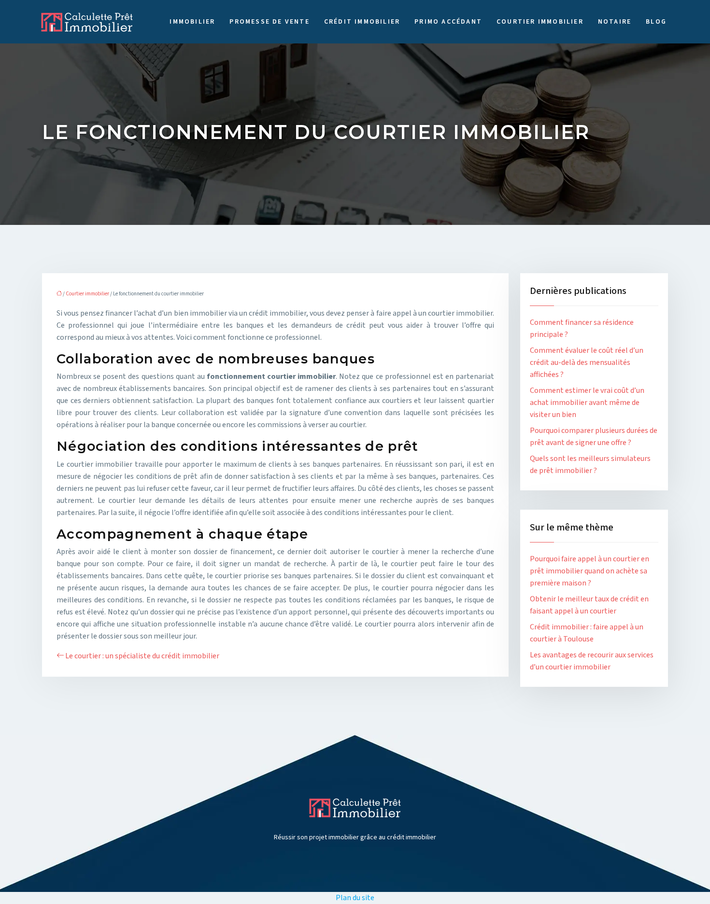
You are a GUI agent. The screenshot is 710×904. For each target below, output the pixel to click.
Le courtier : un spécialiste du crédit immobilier (142, 656)
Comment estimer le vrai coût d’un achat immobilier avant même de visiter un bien (587, 402)
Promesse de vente (269, 22)
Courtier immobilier (540, 22)
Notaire (614, 22)
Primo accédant (448, 22)
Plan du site (355, 897)
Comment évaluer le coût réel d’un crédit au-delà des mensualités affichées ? (586, 362)
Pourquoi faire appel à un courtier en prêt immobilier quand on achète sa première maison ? (589, 571)
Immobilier (192, 22)
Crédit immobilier (362, 22)
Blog (656, 22)
